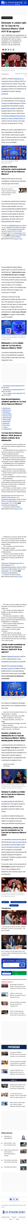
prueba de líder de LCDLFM (11, 801)
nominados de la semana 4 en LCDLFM (13, 661)
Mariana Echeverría (13, 656)
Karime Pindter (7, 421)
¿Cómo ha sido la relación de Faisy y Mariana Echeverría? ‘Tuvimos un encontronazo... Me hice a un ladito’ (13, 928)
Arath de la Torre (7, 415)
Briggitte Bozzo (7, 410)
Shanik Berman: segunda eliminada (12, 389)
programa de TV (14, 905)
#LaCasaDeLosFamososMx (17, 229)
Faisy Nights (5, 219)
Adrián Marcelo (7, 429)
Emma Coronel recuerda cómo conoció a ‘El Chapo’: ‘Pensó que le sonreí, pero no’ (18, 1013)
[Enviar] (21, 965)
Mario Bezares (6, 408)
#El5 (20, 231)
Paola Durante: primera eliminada (12, 385)
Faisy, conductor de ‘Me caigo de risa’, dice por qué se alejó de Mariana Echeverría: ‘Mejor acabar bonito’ (14, 953)
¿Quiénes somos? (5, 1217)
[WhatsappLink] (14, 973)
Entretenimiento (7, 18)
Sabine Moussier (7, 417)
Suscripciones (22, 1217)
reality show (5, 902)
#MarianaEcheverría (14, 225)
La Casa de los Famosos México (18, 902)
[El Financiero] (10, 3)
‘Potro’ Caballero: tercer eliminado (12, 393)
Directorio (14, 1217)
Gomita (5, 427)
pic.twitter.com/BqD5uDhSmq (9, 573)
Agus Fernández (7, 414)
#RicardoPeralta (5, 495)
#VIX (5, 235)
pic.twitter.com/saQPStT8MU (18, 235)
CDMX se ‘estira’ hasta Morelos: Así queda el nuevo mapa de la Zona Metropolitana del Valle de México (18, 997)
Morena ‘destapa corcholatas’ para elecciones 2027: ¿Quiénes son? (18, 1004)
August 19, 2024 (18, 238)
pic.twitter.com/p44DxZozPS (9, 505)
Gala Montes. (6, 423)
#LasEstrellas (18, 233)
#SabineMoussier (14, 563)
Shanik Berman (6, 412)
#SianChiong (4, 563)
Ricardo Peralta (7, 419)
